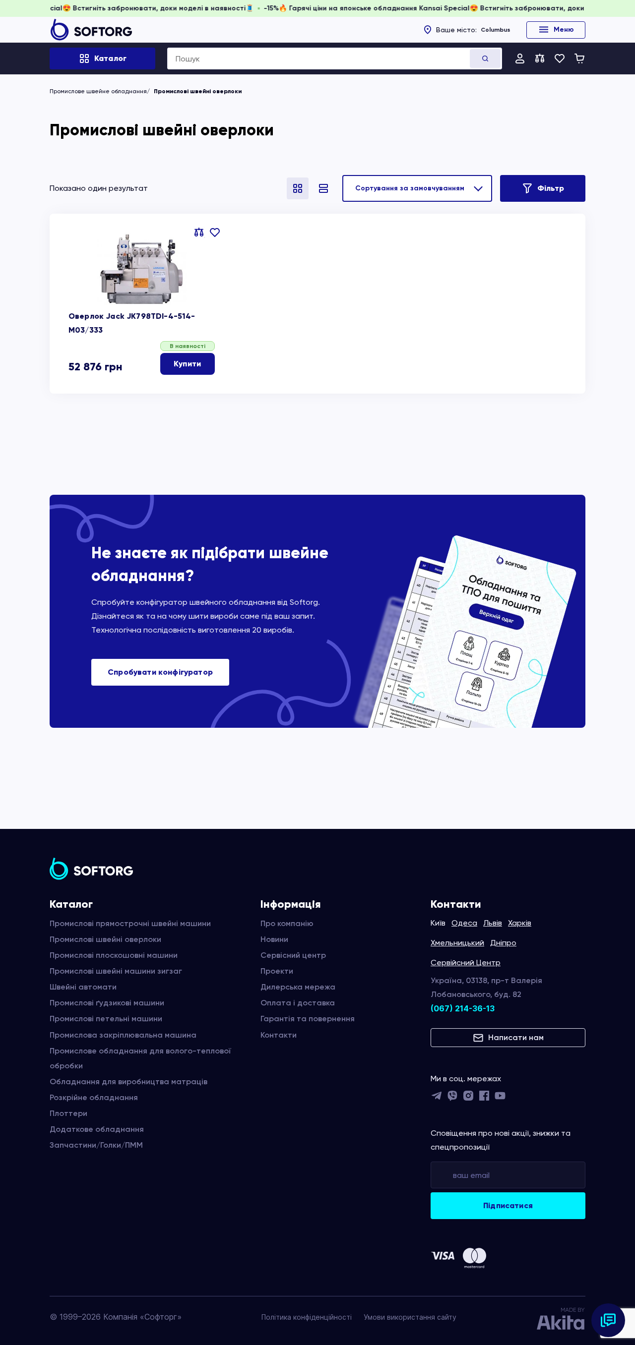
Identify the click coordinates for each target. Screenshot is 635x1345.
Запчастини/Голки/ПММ (96, 1145)
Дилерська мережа (297, 987)
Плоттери (68, 1113)
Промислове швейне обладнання (98, 91)
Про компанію (287, 923)
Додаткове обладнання (97, 1129)
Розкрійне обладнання (94, 1097)
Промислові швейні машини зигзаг (116, 971)
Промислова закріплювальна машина (123, 1035)
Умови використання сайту (410, 1317)
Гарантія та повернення (307, 1018)
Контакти (278, 1035)
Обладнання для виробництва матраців (128, 1081)
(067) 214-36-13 (463, 1008)
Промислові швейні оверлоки (105, 939)
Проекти (276, 971)
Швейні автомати (83, 987)
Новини (274, 939)
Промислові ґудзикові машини (107, 1002)
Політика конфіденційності (306, 1317)
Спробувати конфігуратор (160, 672)
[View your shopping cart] (579, 58)
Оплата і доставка (297, 1002)
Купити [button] (187, 363)
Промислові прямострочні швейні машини (130, 923)
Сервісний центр (293, 955)
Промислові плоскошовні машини (114, 955)
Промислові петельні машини (106, 1018)
